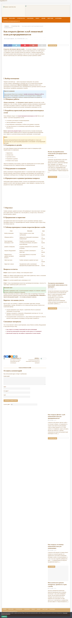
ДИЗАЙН (43, 18)
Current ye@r (7, 404)
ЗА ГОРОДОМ (58, 18)
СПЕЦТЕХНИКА (30, 18)
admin (13, 38)
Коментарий (6, 376)
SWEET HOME (50, 18)
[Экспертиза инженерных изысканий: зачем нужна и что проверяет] (58, 229)
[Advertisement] (25, 67)
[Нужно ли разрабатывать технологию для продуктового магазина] (58, 97)
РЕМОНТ (37, 18)
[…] (48, 172)
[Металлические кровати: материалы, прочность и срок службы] (58, 573)
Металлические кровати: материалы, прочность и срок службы (57, 584)
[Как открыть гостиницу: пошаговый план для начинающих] (58, 490)
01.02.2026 (7, 38)
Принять (4, 616)
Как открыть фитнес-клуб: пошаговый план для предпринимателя (56, 416)
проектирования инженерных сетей (27, 116)
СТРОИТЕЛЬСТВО (21, 18)
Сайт (5, 395)
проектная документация (14, 131)
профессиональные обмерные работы (34, 94)
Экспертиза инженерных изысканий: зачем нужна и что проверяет (24, 331)
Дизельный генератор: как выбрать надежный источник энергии (23, 333)
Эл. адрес (6, 391)
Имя (5, 386)
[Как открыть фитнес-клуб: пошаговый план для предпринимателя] (58, 360)
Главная (5, 18)
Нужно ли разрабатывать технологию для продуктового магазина (57, 153)
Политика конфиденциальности (11, 21)
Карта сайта (12, 18)
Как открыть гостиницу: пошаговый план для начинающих (21, 329)
